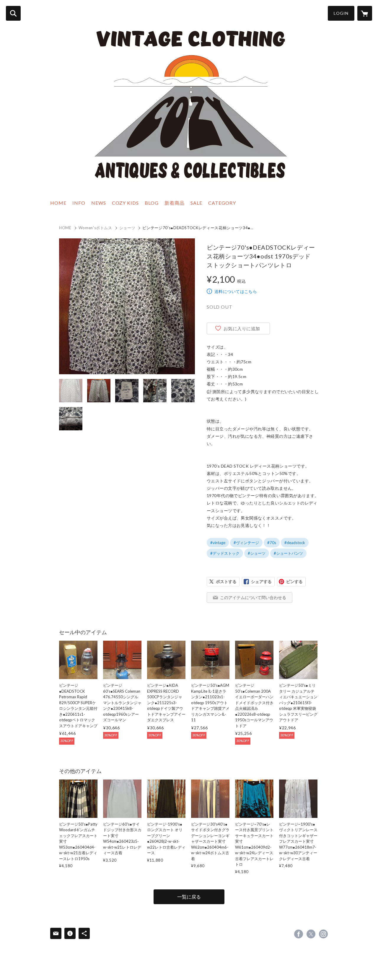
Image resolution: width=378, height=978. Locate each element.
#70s (271, 542)
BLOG (152, 203)
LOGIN (341, 13)
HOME (58, 203)
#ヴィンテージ (246, 542)
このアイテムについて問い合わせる (253, 597)
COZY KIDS (125, 203)
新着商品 (174, 203)
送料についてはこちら (235, 291)
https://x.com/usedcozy (311, 934)
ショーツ (127, 227)
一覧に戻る (189, 896)
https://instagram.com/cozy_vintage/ (323, 934)
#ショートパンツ (288, 553)
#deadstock (294, 542)
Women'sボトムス (95, 227)
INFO (78, 203)
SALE (196, 203)
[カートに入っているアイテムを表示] (364, 13)
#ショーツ (256, 553)
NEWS (98, 203)
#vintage (217, 542)
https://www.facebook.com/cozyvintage (298, 934)
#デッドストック (224, 553)
